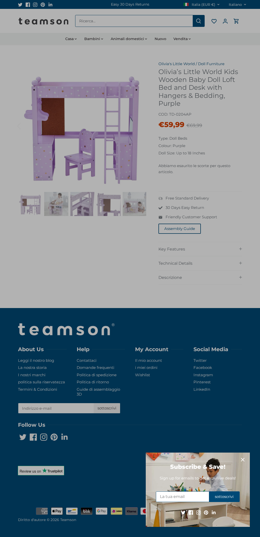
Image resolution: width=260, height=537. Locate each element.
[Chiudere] (242, 459)
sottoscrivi (224, 496)
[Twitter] (183, 512)
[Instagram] (198, 512)
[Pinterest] (206, 512)
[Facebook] (191, 512)
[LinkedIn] (214, 512)
